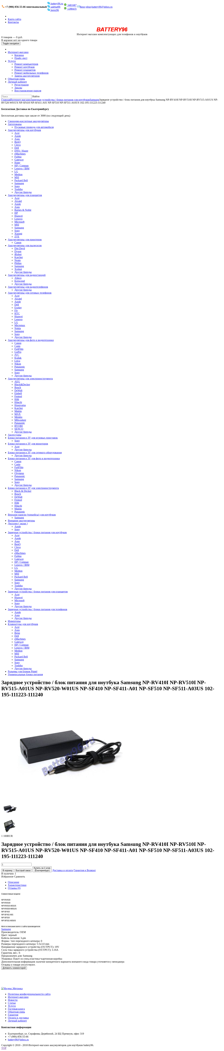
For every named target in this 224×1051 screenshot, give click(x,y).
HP (16, 213)
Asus (17, 139)
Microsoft (19, 221)
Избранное (7, 876)
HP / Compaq (21, 165)
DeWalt (18, 390)
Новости (13, 1000)
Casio (17, 346)
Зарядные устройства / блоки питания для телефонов (37, 609)
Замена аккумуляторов (27, 75)
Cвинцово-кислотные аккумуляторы (28, 121)
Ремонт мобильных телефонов (31, 72)
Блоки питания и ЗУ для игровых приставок (33, 437)
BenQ (17, 142)
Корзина (19, 55)
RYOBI (18, 426)
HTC (17, 313)
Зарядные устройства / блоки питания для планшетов (38, 591)
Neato (17, 260)
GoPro (17, 352)
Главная (5, 99)
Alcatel (18, 201)
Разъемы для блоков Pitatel (22, 671)
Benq (17, 633)
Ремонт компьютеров (26, 64)
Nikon (17, 363)
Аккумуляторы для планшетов (25, 195)
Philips (17, 263)
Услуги (12, 61)
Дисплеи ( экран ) (18, 523)
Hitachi (18, 402)
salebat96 (55, 6)
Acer (17, 133)
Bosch (17, 387)
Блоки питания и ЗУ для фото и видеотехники (34, 458)
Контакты (13, 22)
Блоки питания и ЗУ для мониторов (28, 443)
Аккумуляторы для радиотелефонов (28, 286)
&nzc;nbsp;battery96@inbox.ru (96, 6)
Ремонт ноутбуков (24, 67)
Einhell (18, 393)
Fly (16, 310)
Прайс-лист (20, 58)
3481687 (72, 5)
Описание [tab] (13, 882)
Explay (18, 307)
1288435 (72, 8)
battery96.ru (56, 3)
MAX (17, 414)
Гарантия (13, 1014)
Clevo (17, 144)
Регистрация (21, 84)
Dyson (17, 251)
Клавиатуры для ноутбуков (23, 624)
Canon (17, 242)
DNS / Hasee (21, 150)
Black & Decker (22, 491)
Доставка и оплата (62, 870)
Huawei (18, 215)
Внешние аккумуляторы (21, 520)
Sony (17, 186)
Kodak (17, 357)
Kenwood (19, 281)
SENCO (18, 428)
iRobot (17, 254)
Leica (17, 360)
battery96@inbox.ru (18, 1039)
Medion (18, 174)
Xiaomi (18, 233)
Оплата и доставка (18, 1017)
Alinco (17, 278)
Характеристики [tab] (17, 885)
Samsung (94, 99)
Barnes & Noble (22, 210)
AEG (17, 381)
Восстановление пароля (27, 90)
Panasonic (19, 366)
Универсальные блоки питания (25, 674)
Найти (36, 96)
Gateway (19, 159)
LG (16, 171)
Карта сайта (14, 19)
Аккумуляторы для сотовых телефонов (29, 292)
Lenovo (18, 218)
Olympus (19, 473)
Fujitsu (17, 156)
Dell (16, 147)
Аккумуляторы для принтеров (25, 239)
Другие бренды (23, 192)
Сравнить (19, 876)
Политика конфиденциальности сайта (29, 994)
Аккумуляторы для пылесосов (25, 245)
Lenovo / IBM (21, 168)
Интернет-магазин (18, 52)
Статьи (12, 1003)
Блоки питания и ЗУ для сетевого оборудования (35, 452)
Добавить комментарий (14, 968)
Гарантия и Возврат (85, 870)
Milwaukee (20, 420)
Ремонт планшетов (25, 70)
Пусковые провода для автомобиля (34, 127)
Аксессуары (14, 434)
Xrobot (18, 269)
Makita (18, 411)
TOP (3, 1048)
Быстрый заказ (23, 870)
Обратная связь (16, 78)
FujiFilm (18, 349)
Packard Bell (21, 180)
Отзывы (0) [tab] (14, 888)
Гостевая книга (16, 1008)
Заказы (18, 87)
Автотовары (15, 124)
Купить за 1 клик (42, 869)
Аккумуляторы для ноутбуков (24, 130)
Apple (17, 136)
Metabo (18, 417)
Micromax (19, 325)
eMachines (20, 153)
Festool (18, 396)
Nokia (17, 328)
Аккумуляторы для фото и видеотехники (31, 340)
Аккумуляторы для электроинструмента (30, 378)
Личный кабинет (17, 81)
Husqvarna (20, 405)
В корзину (7, 870)
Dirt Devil (19, 248)
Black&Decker (22, 384)
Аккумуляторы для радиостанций (27, 275)
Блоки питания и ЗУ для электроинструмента (33, 488)
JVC (16, 355)
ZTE (16, 236)
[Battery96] (112, 31)
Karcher (18, 257)
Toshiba (18, 189)
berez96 (54, 10)
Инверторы (14, 621)
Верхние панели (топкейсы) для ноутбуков (32, 514)
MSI (16, 177)
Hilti (16, 399)
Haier (17, 162)
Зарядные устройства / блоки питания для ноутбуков (60, 99)
